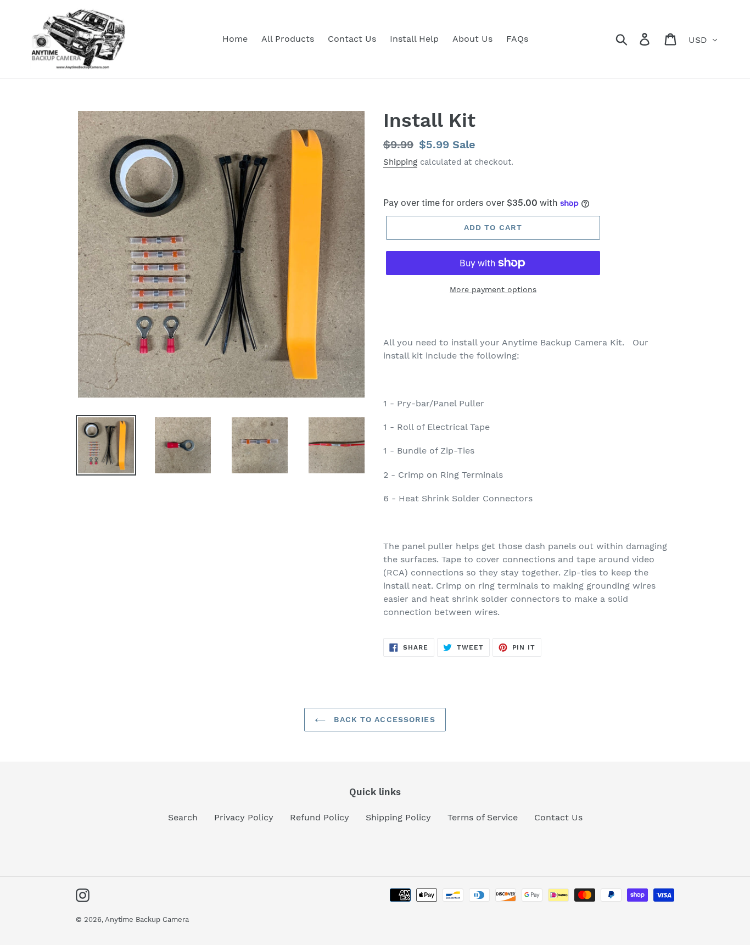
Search (183, 817)
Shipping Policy (398, 817)
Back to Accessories (383, 719)
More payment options (493, 289)
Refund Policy (319, 817)
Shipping (400, 162)
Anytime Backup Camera (147, 919)
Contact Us (558, 817)
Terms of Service (482, 817)
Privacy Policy (243, 817)
